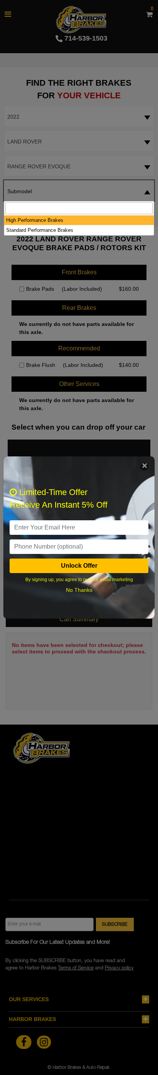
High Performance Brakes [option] (34, 220)
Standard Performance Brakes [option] (39, 230)
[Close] (144, 466)
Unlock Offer (79, 565)
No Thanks (79, 590)
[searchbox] (79, 208)
